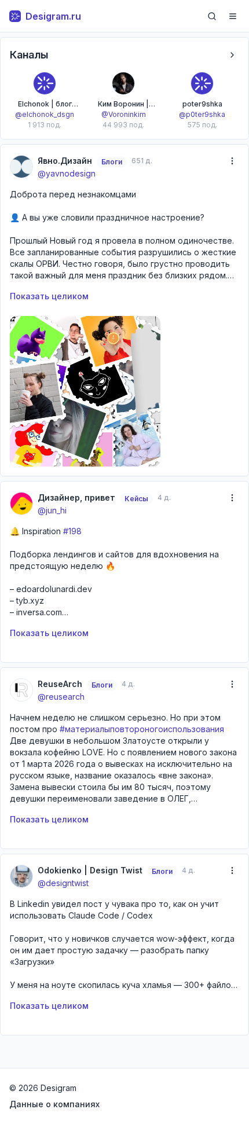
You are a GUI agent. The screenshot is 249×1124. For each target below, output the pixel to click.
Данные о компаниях (54, 1104)
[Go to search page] (212, 16)
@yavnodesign (67, 173)
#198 (72, 531)
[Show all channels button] (232, 55)
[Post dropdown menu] (232, 161)
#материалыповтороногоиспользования (142, 729)
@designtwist (63, 883)
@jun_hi (52, 510)
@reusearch (61, 696)
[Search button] (212, 16)
